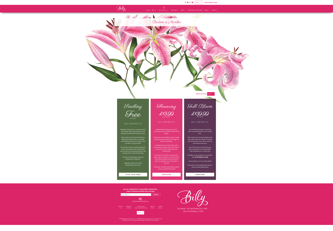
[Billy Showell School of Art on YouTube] (187, 2)
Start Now (133, 174)
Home (148, 10)
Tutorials (174, 10)
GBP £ (197, 2)
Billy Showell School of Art (129, 218)
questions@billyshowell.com (140, 201)
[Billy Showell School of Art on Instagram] (192, 2)
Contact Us (120, 207)
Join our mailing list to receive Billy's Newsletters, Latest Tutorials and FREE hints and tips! (140, 190)
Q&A (182, 10)
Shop (206, 10)
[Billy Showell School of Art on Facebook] (185, 2)
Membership (163, 10)
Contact (214, 10)
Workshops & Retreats (195, 10)
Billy (153, 10)
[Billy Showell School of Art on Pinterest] (190, 2)
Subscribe (166, 174)
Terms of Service (129, 207)
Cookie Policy (160, 207)
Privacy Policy (152, 207)
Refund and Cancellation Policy (141, 207)
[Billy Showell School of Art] (121, 8)
